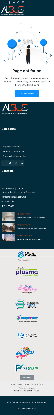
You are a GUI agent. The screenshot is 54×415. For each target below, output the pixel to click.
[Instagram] (18, 2)
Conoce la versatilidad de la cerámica (31, 217)
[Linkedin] (23, 2)
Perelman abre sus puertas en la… (30, 239)
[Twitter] (14, 2)
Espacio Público (24, 236)
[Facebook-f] (9, 2)
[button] (27, 377)
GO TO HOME (27, 93)
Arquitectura (23, 214)
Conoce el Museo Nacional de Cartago (31, 228)
